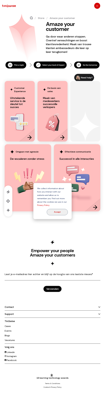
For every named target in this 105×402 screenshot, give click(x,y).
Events (8, 330)
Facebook (11, 360)
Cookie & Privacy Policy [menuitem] (52, 387)
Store (41, 18)
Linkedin (10, 352)
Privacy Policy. (43, 205)
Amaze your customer (62, 18)
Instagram (11, 356)
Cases (8, 326)
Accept (57, 212)
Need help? (87, 77)
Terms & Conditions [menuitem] (52, 383)
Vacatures (10, 340)
